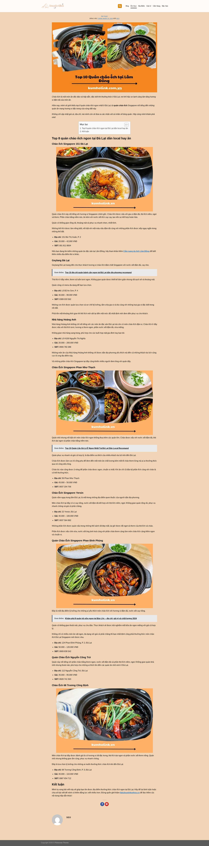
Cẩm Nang (156, 6)
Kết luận (85, 131)
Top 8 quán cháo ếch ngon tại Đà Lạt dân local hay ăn (105, 128)
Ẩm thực (134, 6)
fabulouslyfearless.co (130, 793)
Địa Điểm (141, 6)
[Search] (120, 6)
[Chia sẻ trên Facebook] (102, 804)
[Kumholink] (53, 6)
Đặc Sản (165, 6)
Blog (127, 6)
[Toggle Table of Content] (125, 125)
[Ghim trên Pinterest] (107, 804)
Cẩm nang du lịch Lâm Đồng (136, 251)
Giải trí (148, 6)
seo (117, 18)
